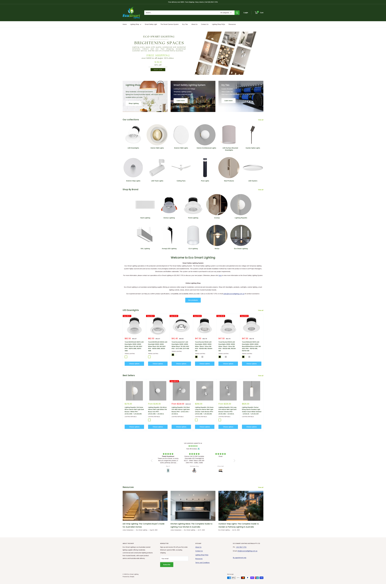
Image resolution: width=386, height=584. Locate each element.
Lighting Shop (134, 24)
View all (261, 120)
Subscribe (166, 564)
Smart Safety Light (151, 24)
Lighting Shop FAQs (218, 24)
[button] (152, 460)
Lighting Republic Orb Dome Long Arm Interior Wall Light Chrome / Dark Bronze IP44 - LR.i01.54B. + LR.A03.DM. (204, 410)
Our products (193, 300)
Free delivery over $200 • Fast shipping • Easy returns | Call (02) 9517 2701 (193, 2)
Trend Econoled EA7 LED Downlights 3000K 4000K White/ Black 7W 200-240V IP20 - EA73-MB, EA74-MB (180, 345)
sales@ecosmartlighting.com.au (233, 294)
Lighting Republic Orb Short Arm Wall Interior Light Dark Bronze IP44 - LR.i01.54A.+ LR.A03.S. (181, 410)
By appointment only (239, 557)
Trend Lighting (130, 353)
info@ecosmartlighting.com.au (247, 551)
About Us (194, 24)
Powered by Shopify (128, 576)
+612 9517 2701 (241, 547)
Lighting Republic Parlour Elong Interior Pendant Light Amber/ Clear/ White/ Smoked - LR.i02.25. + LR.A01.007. (251, 410)
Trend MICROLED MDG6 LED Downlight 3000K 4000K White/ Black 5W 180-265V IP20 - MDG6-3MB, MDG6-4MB (157, 346)
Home (125, 24)
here (220, 275)
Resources (232, 24)
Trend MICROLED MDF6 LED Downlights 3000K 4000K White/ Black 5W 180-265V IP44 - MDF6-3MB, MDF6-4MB (134, 346)
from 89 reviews (191, 449)
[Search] (237, 12)
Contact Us (204, 24)
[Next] (263, 341)
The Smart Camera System (169, 24)
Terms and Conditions (202, 562)
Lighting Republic (131, 416)
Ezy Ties (185, 24)
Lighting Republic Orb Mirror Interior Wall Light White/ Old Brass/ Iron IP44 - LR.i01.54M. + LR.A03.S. (157, 410)
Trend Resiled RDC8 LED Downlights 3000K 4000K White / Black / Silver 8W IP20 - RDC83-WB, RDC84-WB (227, 346)
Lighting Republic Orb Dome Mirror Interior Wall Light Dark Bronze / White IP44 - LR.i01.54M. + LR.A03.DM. (134, 410)
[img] (193, 446)
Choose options (134, 363)
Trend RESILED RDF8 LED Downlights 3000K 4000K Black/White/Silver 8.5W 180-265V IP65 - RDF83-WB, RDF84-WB (251, 346)
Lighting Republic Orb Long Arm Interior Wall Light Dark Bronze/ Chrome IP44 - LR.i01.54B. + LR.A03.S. (227, 410)
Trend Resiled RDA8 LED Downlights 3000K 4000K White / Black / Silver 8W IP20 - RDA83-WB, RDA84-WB (204, 346)
